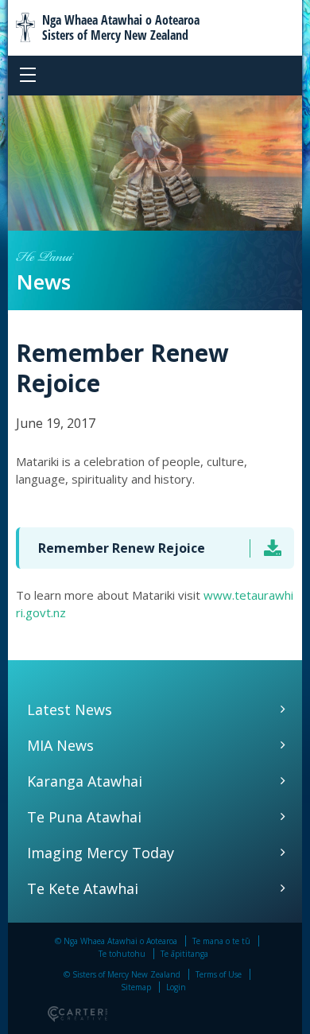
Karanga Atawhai (84, 781)
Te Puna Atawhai (84, 816)
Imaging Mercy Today (100, 852)
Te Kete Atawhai (82, 888)
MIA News (60, 745)
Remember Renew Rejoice (121, 548)
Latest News (69, 709)
